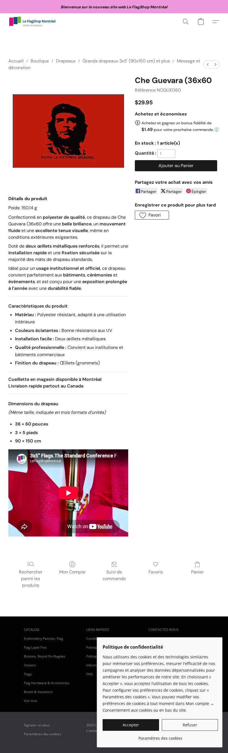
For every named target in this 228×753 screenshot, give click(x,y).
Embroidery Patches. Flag (43, 638)
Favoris (155, 572)
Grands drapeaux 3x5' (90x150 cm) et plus (126, 61)
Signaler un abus (37, 725)
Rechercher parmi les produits (31, 578)
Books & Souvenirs (38, 691)
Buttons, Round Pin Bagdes (44, 656)
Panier (197, 572)
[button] (32, 21)
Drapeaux (66, 61)
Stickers (30, 665)
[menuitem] (208, 65)
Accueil (16, 61)
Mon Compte (72, 572)
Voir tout (30, 700)
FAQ (89, 674)
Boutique (40, 61)
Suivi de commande (114, 575)
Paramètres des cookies (42, 734)
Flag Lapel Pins (35, 647)
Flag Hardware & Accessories (47, 683)
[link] (160, 736)
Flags (28, 674)
